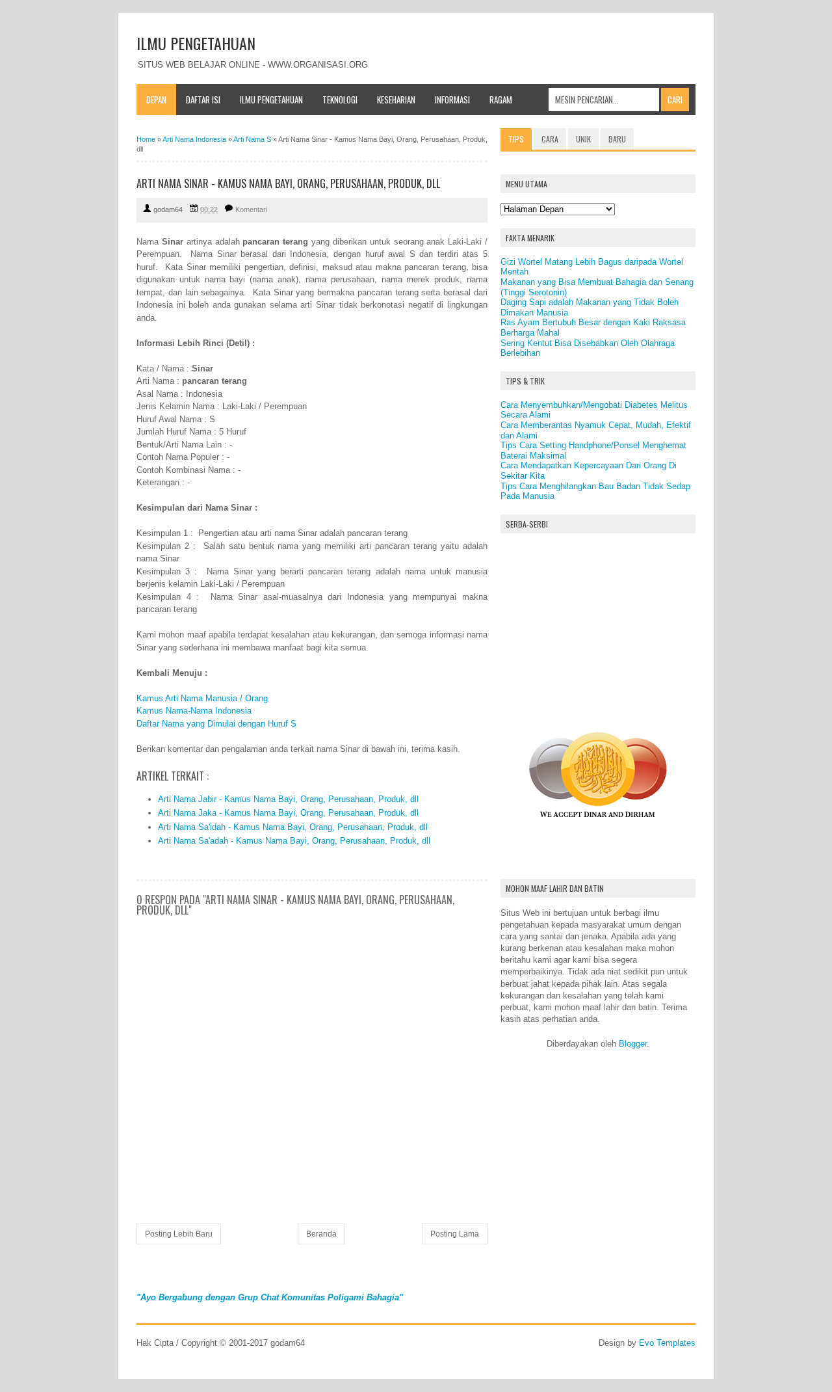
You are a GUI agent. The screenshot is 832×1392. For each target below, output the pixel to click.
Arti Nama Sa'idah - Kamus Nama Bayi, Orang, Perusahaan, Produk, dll (293, 827)
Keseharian (396, 99)
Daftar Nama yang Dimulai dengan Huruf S (216, 724)
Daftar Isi (203, 99)
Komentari (251, 209)
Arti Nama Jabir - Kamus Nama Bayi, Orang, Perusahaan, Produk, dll (288, 799)
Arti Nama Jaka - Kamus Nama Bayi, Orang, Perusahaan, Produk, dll (288, 813)
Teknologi (340, 99)
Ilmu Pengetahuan (271, 99)
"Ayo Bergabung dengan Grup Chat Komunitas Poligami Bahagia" (269, 1297)
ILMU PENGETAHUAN (195, 43)
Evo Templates (667, 1343)
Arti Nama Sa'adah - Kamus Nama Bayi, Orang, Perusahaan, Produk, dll (294, 841)
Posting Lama (454, 1233)
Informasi (452, 99)
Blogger (633, 1044)
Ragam (500, 99)
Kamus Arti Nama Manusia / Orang (202, 698)
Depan (156, 99)
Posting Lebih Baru (179, 1233)
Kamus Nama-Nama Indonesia (194, 711)
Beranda (321, 1233)
